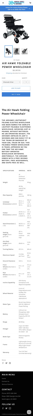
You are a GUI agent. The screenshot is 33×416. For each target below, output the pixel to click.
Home (4, 378)
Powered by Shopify (21, 414)
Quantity (24, 78)
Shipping (9, 73)
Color (3, 78)
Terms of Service (7, 384)
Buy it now (16, 94)
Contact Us (5, 381)
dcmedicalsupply (11, 414)
